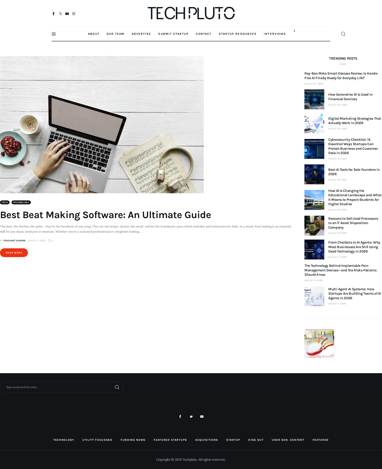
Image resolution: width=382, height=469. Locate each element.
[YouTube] (67, 14)
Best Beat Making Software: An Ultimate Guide (105, 215)
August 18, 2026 (337, 179)
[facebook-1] (180, 416)
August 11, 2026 (337, 303)
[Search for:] (61, 387)
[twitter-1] (191, 416)
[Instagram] (74, 14)
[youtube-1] (202, 416)
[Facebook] (54, 14)
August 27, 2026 (313, 83)
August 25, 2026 (337, 128)
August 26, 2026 (337, 104)
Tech (5, 202)
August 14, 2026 (337, 257)
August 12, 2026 (313, 280)
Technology (21, 202)
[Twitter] (60, 14)
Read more (14, 252)
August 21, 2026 (337, 158)
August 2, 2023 (37, 240)
